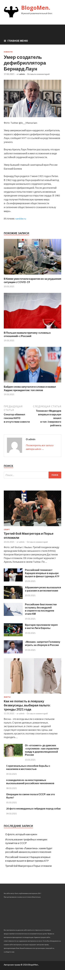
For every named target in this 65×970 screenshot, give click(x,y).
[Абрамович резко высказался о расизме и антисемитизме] (13, 597)
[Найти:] (32, 475)
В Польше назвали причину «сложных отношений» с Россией (27, 334)
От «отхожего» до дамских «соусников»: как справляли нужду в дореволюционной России (42, 750)
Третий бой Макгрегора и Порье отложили (28, 865)
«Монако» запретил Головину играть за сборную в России (42, 643)
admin (22, 74)
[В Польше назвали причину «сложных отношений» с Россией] (32, 329)
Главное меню (18, 40)
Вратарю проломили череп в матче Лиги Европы (41, 626)
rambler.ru (20, 218)
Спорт (7, 529)
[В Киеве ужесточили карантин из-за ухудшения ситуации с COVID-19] (32, 275)
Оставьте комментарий (38, 74)
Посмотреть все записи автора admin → (40, 447)
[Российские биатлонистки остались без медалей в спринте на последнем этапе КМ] (13, 614)
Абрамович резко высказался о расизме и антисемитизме (43, 589)
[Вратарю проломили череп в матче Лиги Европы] (13, 635)
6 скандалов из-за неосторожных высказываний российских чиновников (30, 782)
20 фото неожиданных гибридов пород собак (33, 808)
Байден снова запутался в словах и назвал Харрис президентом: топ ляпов (30, 388)
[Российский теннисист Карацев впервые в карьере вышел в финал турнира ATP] (13, 580)
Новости (8, 52)
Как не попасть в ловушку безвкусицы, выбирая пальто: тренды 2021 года (27, 705)
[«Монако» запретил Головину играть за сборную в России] (13, 652)
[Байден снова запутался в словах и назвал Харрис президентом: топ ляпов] (32, 383)
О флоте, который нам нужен (21, 834)
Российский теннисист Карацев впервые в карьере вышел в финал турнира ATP (42, 573)
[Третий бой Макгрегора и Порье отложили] (32, 526)
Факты (7, 697)
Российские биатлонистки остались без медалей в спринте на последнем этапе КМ (41, 609)
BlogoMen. (35, 7)
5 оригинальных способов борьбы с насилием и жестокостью (28, 767)
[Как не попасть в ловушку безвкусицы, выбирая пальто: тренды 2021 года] (32, 694)
